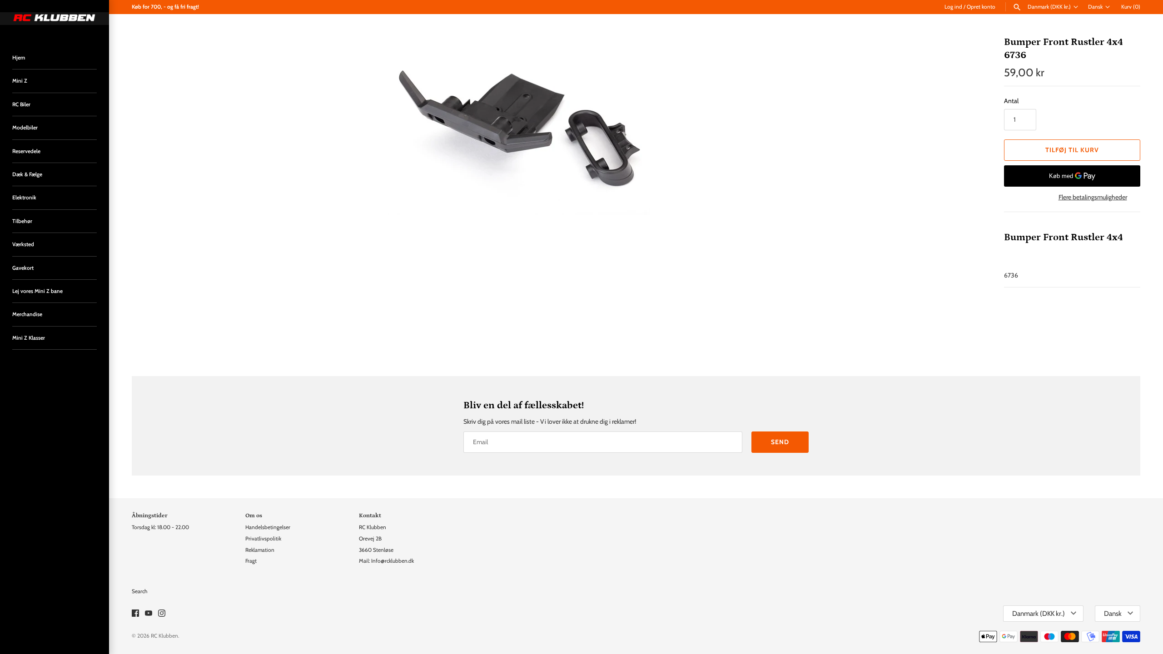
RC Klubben (164, 636)
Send (780, 442)
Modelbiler (25, 127)
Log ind (953, 7)
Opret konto (981, 7)
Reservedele (26, 151)
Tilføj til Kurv (1072, 150)
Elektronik (24, 197)
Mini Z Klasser (28, 338)
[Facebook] (135, 613)
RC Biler (21, 104)
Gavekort (23, 268)
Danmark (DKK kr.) (1049, 7)
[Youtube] (148, 613)
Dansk (1095, 7)
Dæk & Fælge (27, 174)
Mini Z (19, 81)
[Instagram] (161, 613)
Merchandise (27, 314)
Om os (253, 515)
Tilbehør (22, 221)
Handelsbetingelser (267, 527)
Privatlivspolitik (263, 538)
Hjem (18, 57)
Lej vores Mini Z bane (37, 291)
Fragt (251, 561)
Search (139, 591)
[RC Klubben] (54, 18)
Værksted (23, 244)
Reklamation (259, 550)
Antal (1011, 101)
